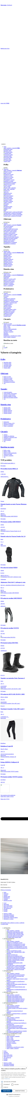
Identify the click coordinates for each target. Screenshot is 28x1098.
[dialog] (14, 1082)
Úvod (5, 347)
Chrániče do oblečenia (9, 436)
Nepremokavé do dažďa (9, 382)
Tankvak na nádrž (8, 454)
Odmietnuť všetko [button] (20, 1090)
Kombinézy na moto (8, 380)
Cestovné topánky (8, 392)
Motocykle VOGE (8, 907)
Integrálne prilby (7, 362)
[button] (14, 1094)
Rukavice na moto (8, 379)
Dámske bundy (7, 409)
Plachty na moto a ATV (9, 423)
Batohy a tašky (7, 451)
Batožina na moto (8, 323)
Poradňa (5, 909)
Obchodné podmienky (9, 914)
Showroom (6, 904)
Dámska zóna (7, 251)
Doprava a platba (8, 913)
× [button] (26, 1068)
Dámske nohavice (8, 410)
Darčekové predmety (8, 424)
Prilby (5, 146)
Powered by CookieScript (14, 1096)
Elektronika (6, 422)
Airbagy (5, 434)
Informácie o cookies (8, 919)
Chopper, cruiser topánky (9, 394)
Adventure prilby (8, 365)
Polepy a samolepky (8, 426)
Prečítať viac (7, 1078)
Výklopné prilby (7, 363)
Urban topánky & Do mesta (10, 393)
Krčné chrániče (7, 440)
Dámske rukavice (8, 411)
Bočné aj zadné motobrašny (10, 453)
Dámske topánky (8, 413)
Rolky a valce (7, 450)
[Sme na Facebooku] (6, 890)
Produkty (6, 1052)
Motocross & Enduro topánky (11, 397)
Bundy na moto (7, 376)
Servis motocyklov (8, 905)
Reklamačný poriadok (9, 916)
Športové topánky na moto (10, 396)
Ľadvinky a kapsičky (8, 455)
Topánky (6, 223)
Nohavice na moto (8, 378)
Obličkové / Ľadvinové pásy (10, 437)
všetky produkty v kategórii (13, 930)
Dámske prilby (7, 407)
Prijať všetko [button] (6, 1090)
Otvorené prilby (7, 366)
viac (5, 383)
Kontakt (5, 911)
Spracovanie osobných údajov (11, 917)
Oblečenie (6, 169)
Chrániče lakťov (7, 438)
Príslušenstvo (7, 273)
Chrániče (6, 293)
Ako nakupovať (7, 908)
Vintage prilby (7, 367)
